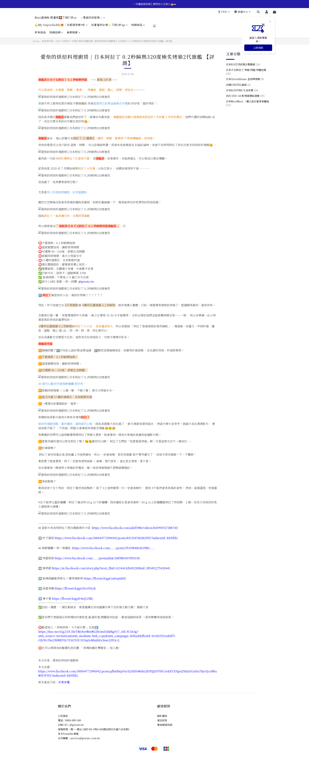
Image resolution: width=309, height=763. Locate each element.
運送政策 (162, 720)
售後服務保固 (164, 725)
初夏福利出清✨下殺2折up (108, 25)
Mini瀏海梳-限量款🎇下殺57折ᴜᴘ (56, 17)
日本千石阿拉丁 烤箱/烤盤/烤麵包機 (74, 41)
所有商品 (40, 32)
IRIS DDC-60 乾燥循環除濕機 (245, 95)
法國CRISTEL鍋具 (238, 84)
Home (36, 41)
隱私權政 (162, 716)
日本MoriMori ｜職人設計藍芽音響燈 (247, 103)
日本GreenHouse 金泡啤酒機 (245, 79)
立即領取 (258, 47)
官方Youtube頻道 (68, 733)
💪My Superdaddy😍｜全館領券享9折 (60, 25)
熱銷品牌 (54, 32)
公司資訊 (63, 716)
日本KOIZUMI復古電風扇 (243, 64)
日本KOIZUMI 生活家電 (242, 90)
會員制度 (72, 32)
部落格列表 (47, 41)
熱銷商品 (136, 25)
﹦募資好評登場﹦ (91, 17)
